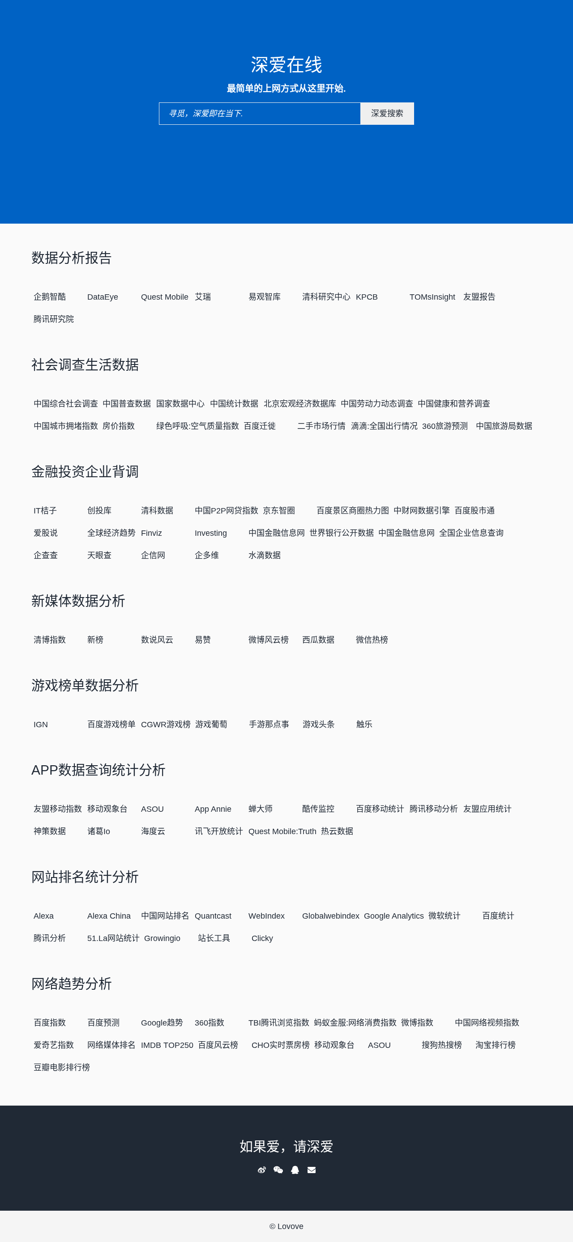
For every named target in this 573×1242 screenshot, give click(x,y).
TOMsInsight (432, 296)
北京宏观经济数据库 (300, 403)
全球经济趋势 (111, 533)
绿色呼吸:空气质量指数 (197, 426)
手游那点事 (269, 724)
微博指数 (417, 1022)
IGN (41, 724)
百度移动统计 (380, 809)
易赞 (203, 640)
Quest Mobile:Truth (282, 831)
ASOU (152, 809)
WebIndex (266, 915)
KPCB (367, 296)
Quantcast (213, 915)
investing (211, 533)
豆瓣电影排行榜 (62, 1067)
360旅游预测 (445, 426)
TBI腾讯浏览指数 (278, 1022)
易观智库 (264, 296)
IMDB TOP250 (167, 1045)
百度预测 (103, 1022)
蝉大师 (260, 809)
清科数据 (157, 510)
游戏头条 (319, 724)
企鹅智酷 (50, 296)
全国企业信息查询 (471, 533)
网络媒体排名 (111, 1045)
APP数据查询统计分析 (98, 770)
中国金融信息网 (276, 533)
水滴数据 (264, 555)
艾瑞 (203, 296)
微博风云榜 (268, 640)
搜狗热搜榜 (442, 1045)
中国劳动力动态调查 (377, 403)
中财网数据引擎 (421, 510)
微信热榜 (372, 640)
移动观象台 (107, 809)
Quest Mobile (164, 296)
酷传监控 (318, 809)
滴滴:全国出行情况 (384, 426)
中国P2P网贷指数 (226, 510)
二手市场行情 (321, 426)
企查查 (46, 555)
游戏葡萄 (211, 724)
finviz (151, 533)
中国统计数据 (234, 403)
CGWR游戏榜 (166, 724)
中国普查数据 (127, 403)
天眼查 (99, 555)
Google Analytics (394, 915)
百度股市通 (474, 510)
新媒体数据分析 (78, 600)
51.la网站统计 (113, 938)
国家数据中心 (180, 403)
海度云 (153, 831)
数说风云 (157, 640)
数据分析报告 (71, 257)
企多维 (207, 555)
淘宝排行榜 (495, 1045)
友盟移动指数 (58, 809)
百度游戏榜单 (111, 724)
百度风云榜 (218, 1045)
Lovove (291, 1226)
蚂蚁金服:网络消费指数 (355, 1022)
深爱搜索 (387, 113)
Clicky (262, 938)
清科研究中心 (326, 296)
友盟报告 (479, 296)
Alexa (44, 915)
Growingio (162, 938)
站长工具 (214, 938)
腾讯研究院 (54, 319)
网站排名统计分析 (85, 876)
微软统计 (444, 915)
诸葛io (98, 831)
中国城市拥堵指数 (66, 426)
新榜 (95, 640)
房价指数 (119, 426)
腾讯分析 (50, 938)
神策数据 (50, 831)
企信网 (153, 555)
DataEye (102, 296)
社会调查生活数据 (85, 364)
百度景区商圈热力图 (352, 510)
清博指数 (50, 640)
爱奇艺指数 (54, 1045)
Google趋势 (162, 1022)
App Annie (213, 809)
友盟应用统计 (487, 809)
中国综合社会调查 (66, 403)
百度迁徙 (260, 426)
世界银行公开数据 (341, 533)
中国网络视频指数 (487, 1022)
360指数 (209, 1022)
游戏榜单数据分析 (85, 685)
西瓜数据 (318, 640)
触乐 (364, 724)
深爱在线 (286, 65)
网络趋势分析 (71, 983)
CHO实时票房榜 (281, 1045)
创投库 (99, 510)
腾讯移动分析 (434, 809)
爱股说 (46, 533)
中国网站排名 (165, 915)
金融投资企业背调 (85, 471)
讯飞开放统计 (219, 831)
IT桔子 (45, 510)
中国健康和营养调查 (454, 403)
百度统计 (498, 915)
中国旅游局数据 (504, 426)
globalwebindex (330, 915)
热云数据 (337, 831)
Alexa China (109, 915)
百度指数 (50, 1022)
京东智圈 (279, 510)
